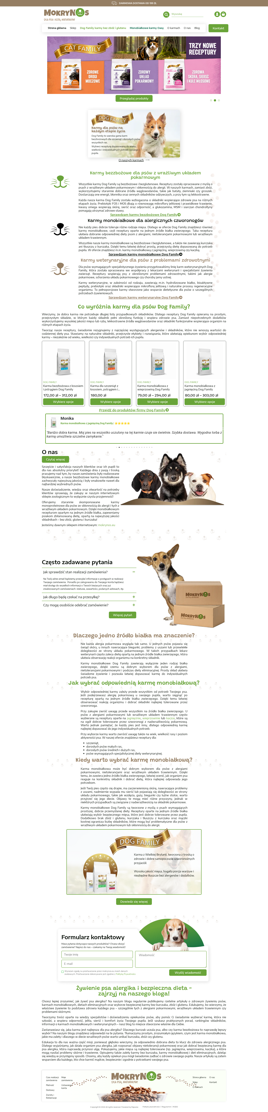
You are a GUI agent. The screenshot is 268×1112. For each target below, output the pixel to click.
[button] (211, 100)
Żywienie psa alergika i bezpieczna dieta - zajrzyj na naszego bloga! (134, 991)
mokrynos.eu (106, 525)
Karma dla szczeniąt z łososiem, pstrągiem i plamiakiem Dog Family (105, 387)
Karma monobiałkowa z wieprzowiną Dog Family (153, 387)
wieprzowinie (151, 718)
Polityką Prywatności (125, 974)
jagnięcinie (134, 718)
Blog (197, 27)
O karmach (173, 27)
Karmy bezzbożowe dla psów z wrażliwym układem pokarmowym (145, 175)
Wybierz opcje (63, 401)
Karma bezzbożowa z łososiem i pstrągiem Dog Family (63, 387)
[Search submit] (166, 14)
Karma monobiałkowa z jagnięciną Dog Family (200, 387)
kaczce (170, 718)
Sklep (73, 27)
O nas (187, 27)
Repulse (134, 1107)
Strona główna (57, 27)
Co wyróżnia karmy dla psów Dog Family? (134, 307)
